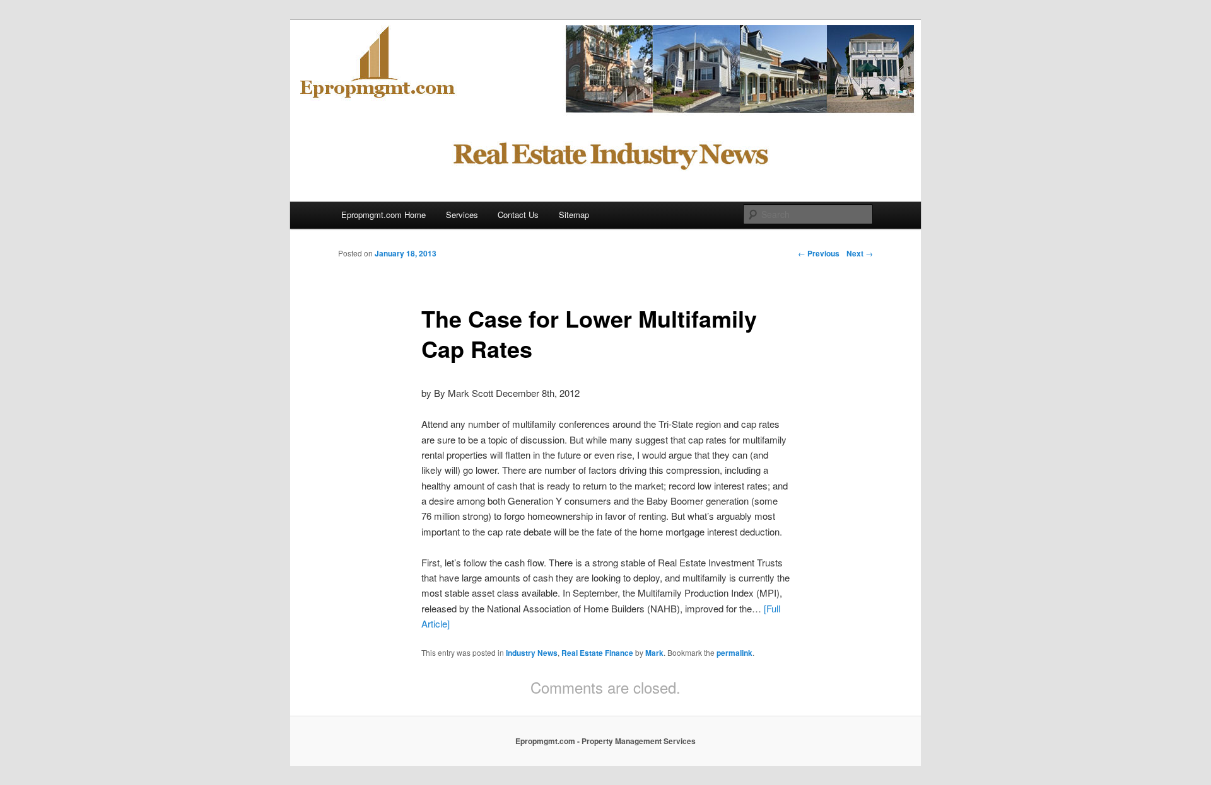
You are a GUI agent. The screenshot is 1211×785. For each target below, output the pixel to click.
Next (859, 253)
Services (462, 215)
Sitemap (574, 215)
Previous (819, 253)
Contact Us (518, 215)
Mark (654, 652)
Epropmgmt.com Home (383, 215)
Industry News (532, 652)
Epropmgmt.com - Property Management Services (605, 741)
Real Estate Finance (597, 652)
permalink (734, 652)
